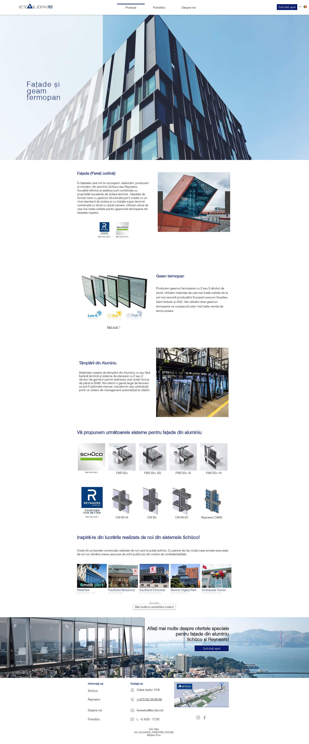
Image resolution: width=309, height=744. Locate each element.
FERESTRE (158, 732)
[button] (287, 7)
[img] (212, 505)
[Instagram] (198, 717)
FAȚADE (169, 732)
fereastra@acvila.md (150, 710)
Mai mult (112, 327)
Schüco (113, 186)
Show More (154, 603)
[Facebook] (204, 717)
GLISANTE (145, 732)
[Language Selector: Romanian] (303, 6)
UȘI (136, 732)
